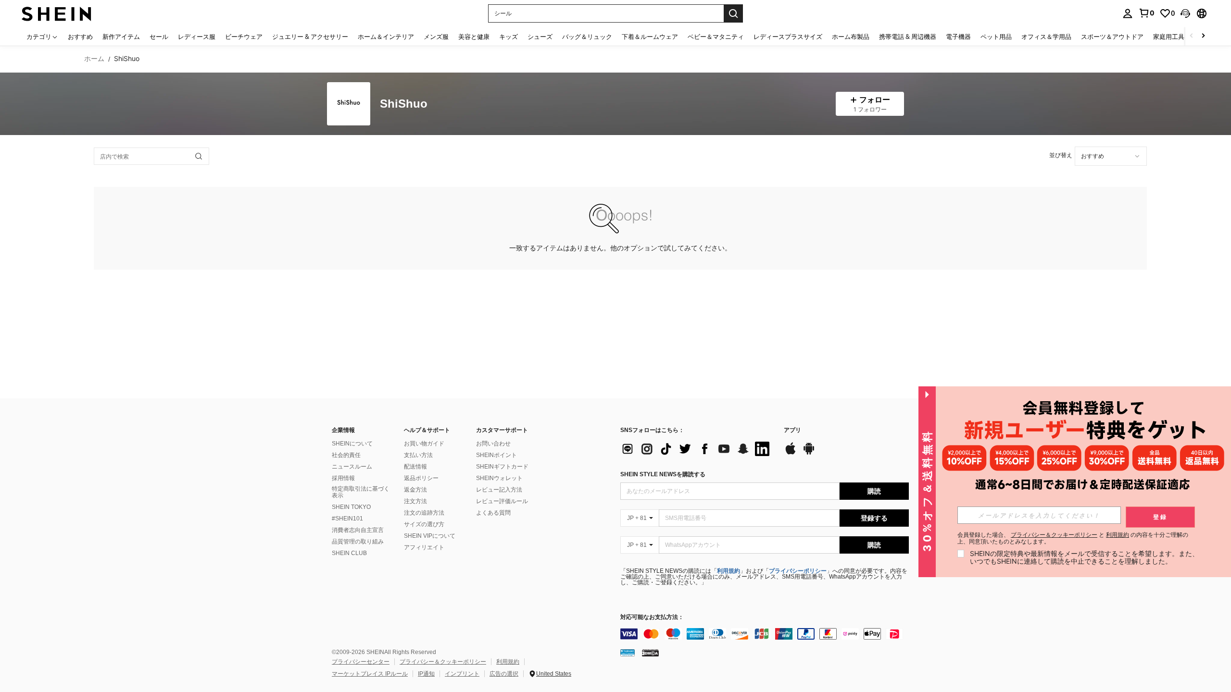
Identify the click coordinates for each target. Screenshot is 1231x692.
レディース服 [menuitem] (196, 36)
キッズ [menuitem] (508, 36)
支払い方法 (418, 455)
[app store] (790, 453)
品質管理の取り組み (358, 541)
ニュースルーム (352, 466)
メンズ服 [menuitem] (436, 36)
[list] (697, 449)
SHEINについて (352, 443)
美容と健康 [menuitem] (474, 36)
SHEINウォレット (499, 478)
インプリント (462, 673)
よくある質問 (493, 512)
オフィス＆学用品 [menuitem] (1046, 36)
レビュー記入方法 (499, 489)
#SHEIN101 (347, 518)
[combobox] (1111, 156)
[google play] (809, 453)
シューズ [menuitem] (540, 36)
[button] (1185, 13)
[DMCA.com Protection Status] (650, 652)
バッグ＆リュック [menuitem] (587, 36)
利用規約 (728, 571)
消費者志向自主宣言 (358, 530)
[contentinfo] (764, 634)
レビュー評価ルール (502, 501)
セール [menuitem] (159, 36)
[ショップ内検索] (198, 156)
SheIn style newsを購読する (662, 474)
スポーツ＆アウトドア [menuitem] (1112, 36)
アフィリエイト (424, 547)
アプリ (792, 430)
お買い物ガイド (424, 443)
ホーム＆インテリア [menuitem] (386, 36)
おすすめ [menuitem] (80, 36)
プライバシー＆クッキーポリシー (443, 661)
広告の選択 (504, 673)
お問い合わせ (493, 443)
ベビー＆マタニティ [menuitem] (716, 36)
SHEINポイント (496, 455)
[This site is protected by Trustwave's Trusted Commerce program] (627, 652)
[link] (1146, 13)
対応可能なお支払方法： (652, 617)
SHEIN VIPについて (429, 535)
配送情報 (415, 466)
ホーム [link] (94, 58)
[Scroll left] (1191, 36)
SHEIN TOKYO (351, 507)
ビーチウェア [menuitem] (244, 36)
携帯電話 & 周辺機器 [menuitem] (907, 36)
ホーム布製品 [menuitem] (850, 36)
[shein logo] (56, 13)
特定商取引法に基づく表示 (360, 492)
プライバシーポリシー (798, 571)
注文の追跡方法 (424, 512)
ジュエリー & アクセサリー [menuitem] (310, 36)
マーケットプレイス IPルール (370, 673)
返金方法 (415, 489)
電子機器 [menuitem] (958, 36)
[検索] (733, 13)
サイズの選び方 (424, 524)
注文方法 (415, 501)
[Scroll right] (1203, 36)
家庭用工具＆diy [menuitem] (1176, 36)
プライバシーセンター (360, 661)
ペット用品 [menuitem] (996, 36)
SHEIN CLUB (349, 553)
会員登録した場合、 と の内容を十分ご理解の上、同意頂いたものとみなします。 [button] (1072, 538)
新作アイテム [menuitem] (121, 36)
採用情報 (343, 478)
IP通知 (426, 673)
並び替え (1060, 155)
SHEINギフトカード (502, 466)
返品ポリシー (421, 478)
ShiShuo (403, 104)
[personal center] (1127, 13)
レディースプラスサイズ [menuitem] (788, 36)
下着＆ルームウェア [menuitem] (650, 36)
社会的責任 (346, 455)
